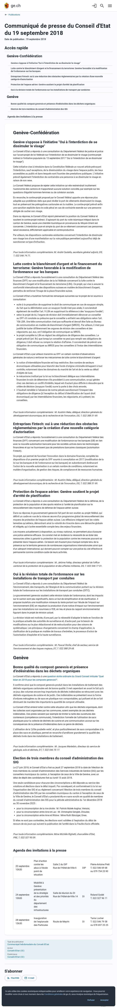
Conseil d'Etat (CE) (15, 950)
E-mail (29, 978)
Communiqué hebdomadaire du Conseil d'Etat (28, 944)
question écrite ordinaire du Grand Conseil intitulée (72, 676)
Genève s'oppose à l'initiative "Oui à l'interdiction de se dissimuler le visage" (45, 63)
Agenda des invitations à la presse (25, 116)
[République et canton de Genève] (7, 6)
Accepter (104, 1000)
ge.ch (16, 5)
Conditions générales (53, 994)
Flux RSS (13, 978)
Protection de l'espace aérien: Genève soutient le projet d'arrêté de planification (47, 84)
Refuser (91, 1000)
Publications (14, 15)
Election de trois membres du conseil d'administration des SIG (39, 109)
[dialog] (58, 996)
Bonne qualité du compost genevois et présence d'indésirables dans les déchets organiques (53, 104)
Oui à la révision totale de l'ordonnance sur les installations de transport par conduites (50, 90)
